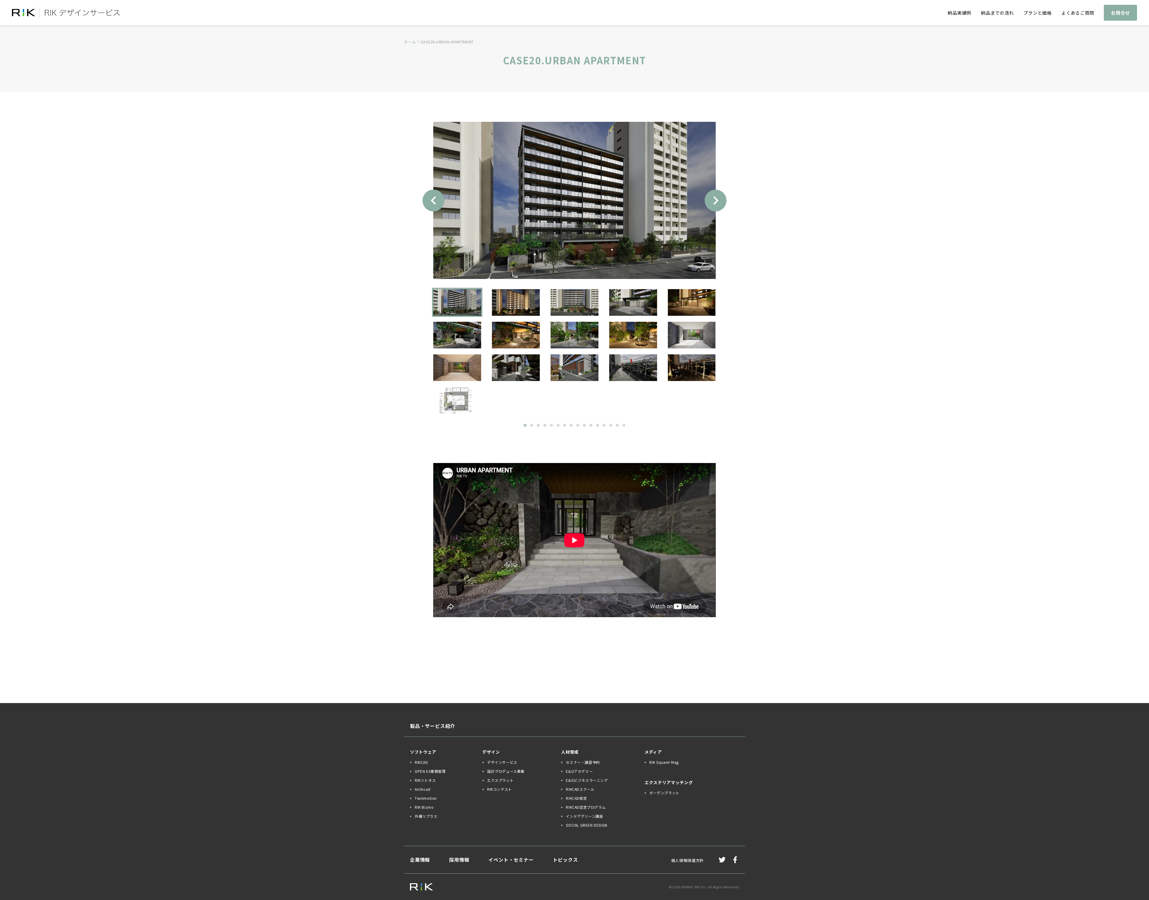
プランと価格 (1037, 13)
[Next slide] (716, 200)
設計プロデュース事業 (506, 771)
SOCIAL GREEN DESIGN (586, 825)
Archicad (423, 789)
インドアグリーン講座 (584, 816)
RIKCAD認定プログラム (586, 807)
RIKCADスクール (580, 789)
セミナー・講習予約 (583, 762)
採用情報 (459, 859)
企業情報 (420, 859)
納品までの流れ (997, 13)
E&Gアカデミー (579, 771)
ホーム (410, 42)
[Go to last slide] (433, 200)
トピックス (565, 859)
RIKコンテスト (499, 789)
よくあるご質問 (1077, 13)
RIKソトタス (425, 780)
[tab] (525, 425)
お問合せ (1120, 13)
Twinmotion (426, 798)
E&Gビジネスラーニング (587, 780)
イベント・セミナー (511, 859)
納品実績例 (959, 13)
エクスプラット (500, 780)
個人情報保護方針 (687, 860)
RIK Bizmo (424, 807)
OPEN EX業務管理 (430, 771)
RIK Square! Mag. (664, 762)
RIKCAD (421, 762)
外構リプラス (426, 816)
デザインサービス (502, 762)
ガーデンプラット (664, 792)
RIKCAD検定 (576, 798)
